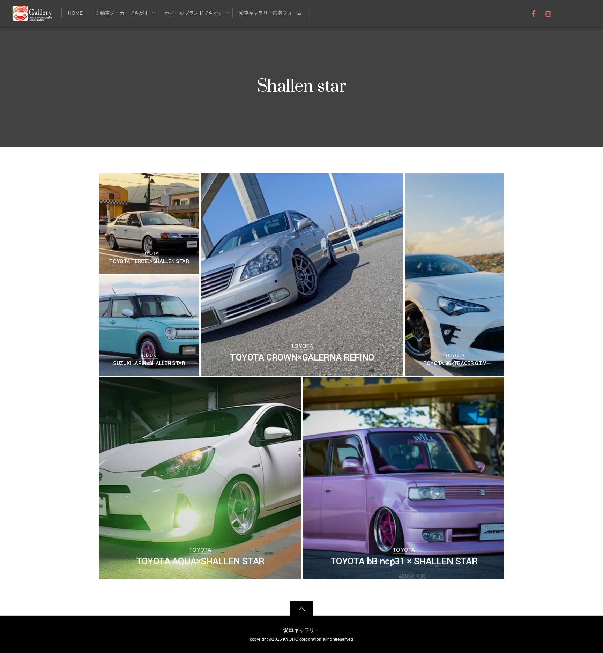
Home (75, 13)
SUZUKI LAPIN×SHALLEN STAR (149, 363)
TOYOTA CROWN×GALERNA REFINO (302, 357)
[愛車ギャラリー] (33, 17)
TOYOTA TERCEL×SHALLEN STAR (149, 261)
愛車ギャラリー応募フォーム (270, 13)
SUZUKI (149, 355)
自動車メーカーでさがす (122, 13)
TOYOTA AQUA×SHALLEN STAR (200, 561)
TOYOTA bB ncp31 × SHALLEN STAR (403, 561)
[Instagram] (548, 13)
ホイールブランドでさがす (194, 13)
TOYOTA (149, 253)
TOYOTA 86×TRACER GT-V (454, 363)
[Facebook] (533, 13)
